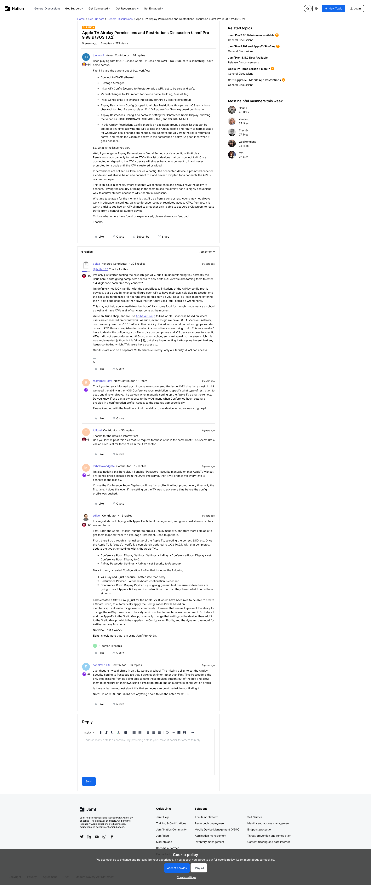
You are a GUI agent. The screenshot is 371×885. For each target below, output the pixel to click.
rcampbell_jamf (102, 380)
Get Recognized (126, 8)
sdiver (97, 515)
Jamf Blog (162, 835)
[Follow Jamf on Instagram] (104, 837)
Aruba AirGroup (145, 316)
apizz (96, 263)
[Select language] (316, 8)
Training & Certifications (171, 823)
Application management (210, 835)
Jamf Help (162, 817)
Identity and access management (268, 823)
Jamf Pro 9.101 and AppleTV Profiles (251, 46)
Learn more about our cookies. (255, 859)
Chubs (243, 108)
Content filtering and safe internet (268, 841)
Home (81, 18)
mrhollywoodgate (104, 466)
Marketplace (164, 841)
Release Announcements (243, 62)
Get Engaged (152, 8)
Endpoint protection (259, 829)
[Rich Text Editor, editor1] (148, 755)
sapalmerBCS (101, 665)
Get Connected (98, 8)
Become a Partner (167, 848)
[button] (333, 8)
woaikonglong (247, 141)
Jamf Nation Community (171, 829)
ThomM (243, 130)
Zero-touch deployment (210, 823)
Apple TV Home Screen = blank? (249, 68)
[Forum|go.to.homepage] (14, 8)
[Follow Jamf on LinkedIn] (89, 837)
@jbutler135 (100, 269)
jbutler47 (98, 55)
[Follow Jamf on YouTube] (97, 836)
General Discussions (47, 8)
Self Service (254, 817)
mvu (241, 152)
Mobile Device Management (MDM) (217, 829)
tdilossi (97, 430)
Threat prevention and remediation (269, 835)
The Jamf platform (206, 817)
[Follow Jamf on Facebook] (112, 837)
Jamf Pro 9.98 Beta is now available (251, 35)
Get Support (73, 8)
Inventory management (209, 841)
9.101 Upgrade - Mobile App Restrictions (254, 80)
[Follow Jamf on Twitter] (82, 836)
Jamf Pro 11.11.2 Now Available (248, 57)
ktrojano (244, 119)
